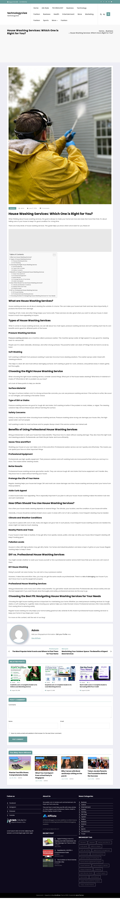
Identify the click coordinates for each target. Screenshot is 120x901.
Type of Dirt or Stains (19, 268)
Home (35, 8)
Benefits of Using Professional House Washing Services (27, 272)
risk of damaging (88, 577)
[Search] (101, 14)
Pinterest (12, 811)
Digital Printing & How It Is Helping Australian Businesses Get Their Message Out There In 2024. (65, 841)
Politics (83, 819)
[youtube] (111, 2)
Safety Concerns (17, 270)
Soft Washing (17, 263)
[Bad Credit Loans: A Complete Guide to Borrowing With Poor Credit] (94, 673)
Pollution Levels (17, 288)
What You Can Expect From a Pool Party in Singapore (18, 775)
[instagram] (109, 2)
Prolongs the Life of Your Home (21, 279)
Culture (83, 805)
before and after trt (104, 842)
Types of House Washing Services (21, 259)
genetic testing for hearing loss (90, 858)
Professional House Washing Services (23, 294)
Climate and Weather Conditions (22, 285)
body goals (83, 846)
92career (83, 842)
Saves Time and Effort (19, 274)
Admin (22, 208)
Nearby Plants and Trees (19, 286)
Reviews (83, 822)
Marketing (89, 14)
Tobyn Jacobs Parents (87, 885)
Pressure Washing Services (20, 261)
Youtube (12, 815)
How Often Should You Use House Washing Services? (26, 283)
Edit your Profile (61, 634)
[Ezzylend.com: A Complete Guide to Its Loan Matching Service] (60, 673)
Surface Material (17, 266)
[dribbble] (106, 2)
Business (70, 8)
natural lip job (95, 877)
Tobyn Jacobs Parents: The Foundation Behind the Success (71, 773)
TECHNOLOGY (57, 8)
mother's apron (101, 873)
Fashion (36, 14)
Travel (83, 834)
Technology (82, 8)
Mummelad (83, 877)
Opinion (83, 817)
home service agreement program (91, 861)
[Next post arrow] (110, 651)
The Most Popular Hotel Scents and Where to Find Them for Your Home (35, 652)
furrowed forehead (98, 854)
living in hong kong (85, 869)
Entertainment (68, 14)
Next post (65, 649)
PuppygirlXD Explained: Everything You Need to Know (97, 772)
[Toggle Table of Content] (53, 254)
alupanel (92, 842)
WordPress (57, 895)
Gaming (83, 812)
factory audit (84, 854)
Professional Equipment (19, 275)
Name (10, 721)
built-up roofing (85, 850)
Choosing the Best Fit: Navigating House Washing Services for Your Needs (33, 296)
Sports (46, 20)
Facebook (12, 803)
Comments (12, 705)
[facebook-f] (101, 2)
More (80, 14)
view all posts (36, 638)
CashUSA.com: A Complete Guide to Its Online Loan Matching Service (23, 686)
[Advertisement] (60, 48)
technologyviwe (17, 13)
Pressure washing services (18, 338)
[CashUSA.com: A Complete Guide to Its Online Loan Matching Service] (25, 673)
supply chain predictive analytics (90, 881)
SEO (82, 826)
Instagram (12, 807)
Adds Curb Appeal (18, 281)
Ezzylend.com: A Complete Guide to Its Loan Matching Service (58, 686)
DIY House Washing (18, 292)
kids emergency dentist (100, 865)
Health (56, 14)
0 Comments (45, 208)
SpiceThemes (80, 895)
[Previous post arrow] (9, 651)
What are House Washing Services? (21, 257)
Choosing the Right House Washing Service (24, 265)
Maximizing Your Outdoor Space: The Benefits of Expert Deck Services (85, 652)
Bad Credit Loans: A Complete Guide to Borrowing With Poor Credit (93, 686)
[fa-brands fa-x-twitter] (104, 2)
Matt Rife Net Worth (86, 873)
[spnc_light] (104, 14)
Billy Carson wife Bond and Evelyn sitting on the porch (45, 773)
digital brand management (101, 850)
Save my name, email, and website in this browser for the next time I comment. (36, 733)
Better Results (17, 277)
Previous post (53, 649)
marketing (98, 869)
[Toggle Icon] (108, 14)
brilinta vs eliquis (96, 846)
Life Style (45, 8)
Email (62, 721)
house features (85, 865)
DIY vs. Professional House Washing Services (24, 290)
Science (83, 824)
